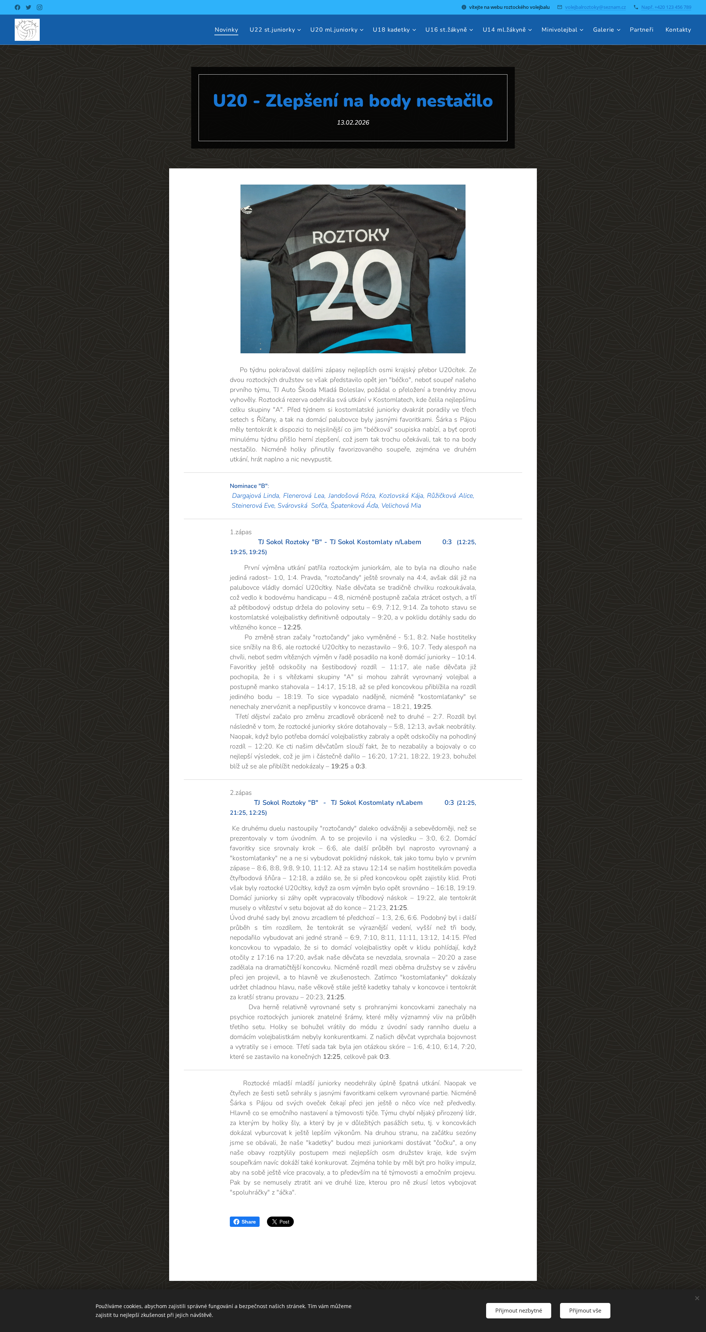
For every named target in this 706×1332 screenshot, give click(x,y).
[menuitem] (228, 30)
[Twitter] (28, 7)
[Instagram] (39, 7)
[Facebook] (17, 7)
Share (249, 1222)
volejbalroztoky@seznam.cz (595, 7)
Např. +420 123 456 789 (666, 7)
